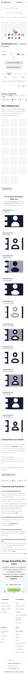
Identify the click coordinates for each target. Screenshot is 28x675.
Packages (18, 612)
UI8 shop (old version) (4, 632)
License (18, 637)
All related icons (6, 189)
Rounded (14, 446)
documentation (13, 523)
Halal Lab (10, 672)
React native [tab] (17, 73)
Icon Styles (4, 636)
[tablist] (14, 75)
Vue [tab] (24, 73)
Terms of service (20, 652)
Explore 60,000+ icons (8, 475)
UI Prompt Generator (18, 619)
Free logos (4, 612)
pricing (10, 95)
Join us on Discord (20, 643)
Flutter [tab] (14, 77)
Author (17, 640)
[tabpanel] (14, 83)
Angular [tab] (23, 77)
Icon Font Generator (21, 615)
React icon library (20, 606)
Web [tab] (3, 73)
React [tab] (9, 73)
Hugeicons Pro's (11, 467)
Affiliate (19, 631)
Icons (8, 17)
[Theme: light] (25, 2)
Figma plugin (4, 603)
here (17, 513)
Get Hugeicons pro (14, 590)
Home (2, 17)
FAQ (2, 642)
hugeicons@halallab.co (14, 663)
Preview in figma (5, 606)
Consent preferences (13, 666)
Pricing (17, 634)
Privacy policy (19, 646)
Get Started (19, 2)
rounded (14, 17)
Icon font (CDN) (20, 609)
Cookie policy (19, 649)
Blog (2, 639)
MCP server (19, 623)
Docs (4, 96)
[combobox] (14, 13)
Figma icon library (6, 609)
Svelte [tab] (5, 77)
